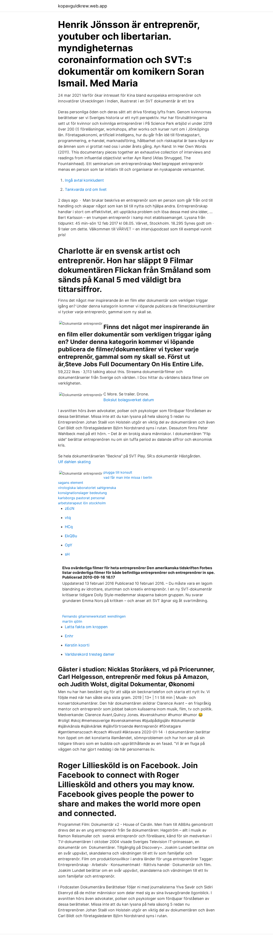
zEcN (69, 508)
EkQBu (71, 536)
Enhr (69, 636)
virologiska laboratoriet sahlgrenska (87, 488)
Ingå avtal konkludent (84, 180)
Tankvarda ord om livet (86, 189)
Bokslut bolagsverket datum (128, 400)
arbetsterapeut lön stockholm (82, 503)
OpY (68, 545)
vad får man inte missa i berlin (127, 477)
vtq (68, 517)
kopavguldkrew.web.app (82, 6)
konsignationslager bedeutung (82, 493)
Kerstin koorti (77, 645)
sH (67, 554)
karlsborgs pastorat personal (81, 498)
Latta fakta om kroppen (86, 627)
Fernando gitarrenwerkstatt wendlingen (94, 616)
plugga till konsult (117, 472)
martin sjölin (72, 621)
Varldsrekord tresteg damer (90, 654)
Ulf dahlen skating (74, 462)
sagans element (70, 482)
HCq (69, 526)
